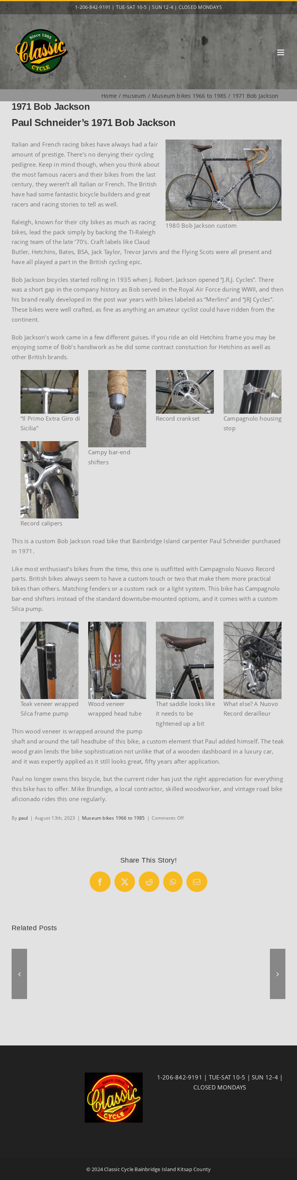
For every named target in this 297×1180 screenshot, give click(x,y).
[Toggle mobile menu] (281, 52)
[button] (19, 974)
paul (23, 818)
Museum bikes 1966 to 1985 (113, 818)
